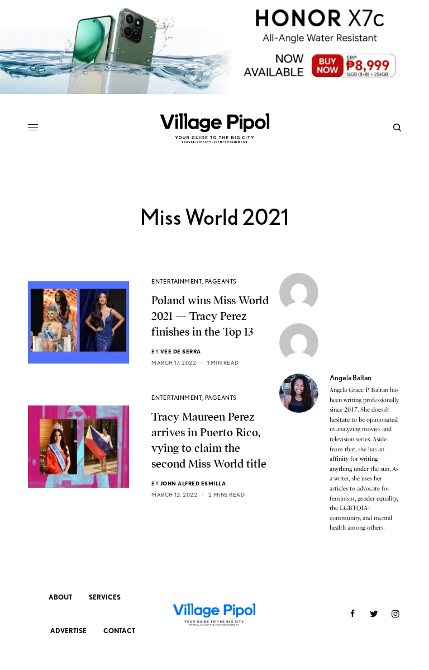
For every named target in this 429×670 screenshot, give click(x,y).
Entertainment (176, 281)
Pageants (221, 281)
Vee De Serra (180, 351)
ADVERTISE (68, 630)
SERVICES (105, 597)
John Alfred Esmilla (193, 483)
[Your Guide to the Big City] (214, 127)
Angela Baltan (350, 377)
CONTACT (119, 630)
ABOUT (60, 597)
